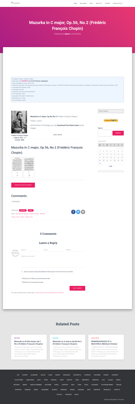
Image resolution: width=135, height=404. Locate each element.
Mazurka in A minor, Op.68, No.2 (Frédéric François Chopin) (67, 342)
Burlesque (66, 375)
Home (75, 3)
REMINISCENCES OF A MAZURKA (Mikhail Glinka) (104, 342)
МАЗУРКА (24, 81)
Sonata (72, 389)
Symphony (97, 389)
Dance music (95, 338)
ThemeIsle (120, 399)
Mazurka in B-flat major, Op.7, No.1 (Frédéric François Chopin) (28, 342)
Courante (115, 375)
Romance (28, 389)
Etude (46, 380)
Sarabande (45, 389)
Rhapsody (18, 389)
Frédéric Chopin (34, 213)
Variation (68, 394)
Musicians (83, 3)
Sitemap (107, 3)
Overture (65, 384)
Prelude (118, 384)
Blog (91, 3)
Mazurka (22, 210)
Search (100, 128)
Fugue (62, 380)
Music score (15, 217)
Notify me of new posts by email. (33, 282)
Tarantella (107, 389)
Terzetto (117, 389)
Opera (56, 384)
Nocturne (48, 384)
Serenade (64, 389)
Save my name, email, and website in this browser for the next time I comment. (48, 271)
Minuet (25, 384)
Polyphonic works (107, 384)
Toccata (59, 394)
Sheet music (29, 217)
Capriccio (87, 375)
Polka (86, 384)
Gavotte (69, 380)
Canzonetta (77, 375)
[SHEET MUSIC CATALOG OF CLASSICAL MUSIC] (15, 3)
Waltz (77, 394)
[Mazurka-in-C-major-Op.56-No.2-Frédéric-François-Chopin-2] (29, 164)
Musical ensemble (36, 384)
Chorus (106, 375)
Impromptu (85, 380)
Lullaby (110, 380)
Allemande (34, 375)
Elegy (39, 380)
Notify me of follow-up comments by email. (36, 278)
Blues (50, 375)
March (118, 380)
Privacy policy (117, 3)
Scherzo (54, 389)
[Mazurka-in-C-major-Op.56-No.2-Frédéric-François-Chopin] (17, 164)
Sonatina (81, 389)
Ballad (43, 375)
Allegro (24, 375)
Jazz (103, 380)
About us (99, 3)
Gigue (77, 380)
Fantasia (54, 380)
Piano (30, 210)
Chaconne (97, 375)
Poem (79, 384)
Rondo (36, 389)
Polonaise (94, 384)
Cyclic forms (19, 380)
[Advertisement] (67, 62)
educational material (21, 213)
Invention (95, 380)
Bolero (57, 375)
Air (18, 375)
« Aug (110, 166)
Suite (88, 389)
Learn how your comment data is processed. (50, 292)
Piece (72, 384)
